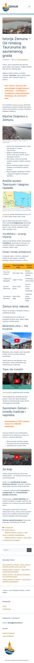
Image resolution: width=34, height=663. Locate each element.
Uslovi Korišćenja (8, 636)
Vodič (4, 606)
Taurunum (5, 214)
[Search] (29, 550)
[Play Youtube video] (17, 340)
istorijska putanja (17, 105)
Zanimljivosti (9, 527)
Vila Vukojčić (6, 392)
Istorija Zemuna (10, 530)
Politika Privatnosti (8, 633)
